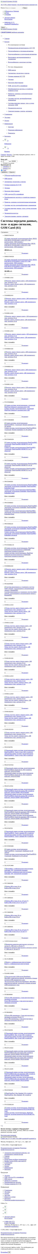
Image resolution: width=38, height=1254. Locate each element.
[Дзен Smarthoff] (5, 1210)
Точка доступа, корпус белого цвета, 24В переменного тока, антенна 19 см (17, 665)
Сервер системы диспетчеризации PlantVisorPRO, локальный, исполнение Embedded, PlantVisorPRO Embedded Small (20, 491)
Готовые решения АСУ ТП (16, 76)
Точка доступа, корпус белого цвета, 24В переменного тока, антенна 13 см (17, 647)
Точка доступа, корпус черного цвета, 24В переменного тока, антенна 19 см (17, 736)
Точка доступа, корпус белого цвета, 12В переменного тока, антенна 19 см (17, 630)
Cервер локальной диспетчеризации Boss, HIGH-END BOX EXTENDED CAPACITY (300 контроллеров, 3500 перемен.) (20, 266)
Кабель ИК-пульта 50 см (12, 917)
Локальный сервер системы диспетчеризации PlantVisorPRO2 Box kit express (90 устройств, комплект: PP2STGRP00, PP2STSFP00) (18, 1057)
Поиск (3, 8)
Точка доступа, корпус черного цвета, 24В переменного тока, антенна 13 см (17, 718)
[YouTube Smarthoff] (5, 1213)
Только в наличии (8, 163)
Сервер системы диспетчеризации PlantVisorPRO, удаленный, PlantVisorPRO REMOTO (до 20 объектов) (20, 470)
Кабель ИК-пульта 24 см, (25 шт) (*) (15, 902)
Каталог (7, 41)
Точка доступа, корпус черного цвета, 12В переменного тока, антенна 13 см (17, 683)
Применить (4, 172)
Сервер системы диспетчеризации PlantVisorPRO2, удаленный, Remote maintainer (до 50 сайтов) (20, 428)
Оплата (6, 120)
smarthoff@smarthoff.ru (11, 24)
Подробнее (4, 1252)
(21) (7, 168)
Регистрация (8, 19)
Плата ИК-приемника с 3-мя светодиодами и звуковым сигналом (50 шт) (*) (18, 1019)
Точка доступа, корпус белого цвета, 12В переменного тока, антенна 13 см (17, 612)
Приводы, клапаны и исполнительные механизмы (20, 202)
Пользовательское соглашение (10, 1148)
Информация (8, 124)
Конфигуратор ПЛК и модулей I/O (15, 1161)
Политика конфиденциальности (13, 1148)
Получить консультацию (8, 1135)
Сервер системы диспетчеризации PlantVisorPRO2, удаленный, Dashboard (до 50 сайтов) (20, 855)
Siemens (5, 168)
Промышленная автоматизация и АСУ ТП (21, 48)
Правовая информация (15, 130)
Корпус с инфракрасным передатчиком (16, 964)
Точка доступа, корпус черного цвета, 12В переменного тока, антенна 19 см (17, 701)
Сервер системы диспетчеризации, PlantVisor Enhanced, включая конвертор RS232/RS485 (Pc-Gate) (19, 1114)
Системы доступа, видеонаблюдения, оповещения (20, 205)
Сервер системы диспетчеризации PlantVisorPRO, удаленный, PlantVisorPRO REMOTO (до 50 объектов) (20, 449)
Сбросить (12, 172)
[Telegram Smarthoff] (5, 1207)
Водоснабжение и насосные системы (19, 62)
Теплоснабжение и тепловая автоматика (20, 51)
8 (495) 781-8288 (16, 1138)
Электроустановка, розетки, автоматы (20, 111)
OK (9, 1252)
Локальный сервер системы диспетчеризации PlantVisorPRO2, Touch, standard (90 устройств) (19, 835)
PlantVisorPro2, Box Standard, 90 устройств (17, 1095)
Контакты (7, 136)
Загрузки (11, 127)
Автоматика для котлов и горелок (18, 73)
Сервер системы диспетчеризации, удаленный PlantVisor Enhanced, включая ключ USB (19, 409)
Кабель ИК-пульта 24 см (12, 888)
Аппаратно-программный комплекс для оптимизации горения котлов (17, 1153)
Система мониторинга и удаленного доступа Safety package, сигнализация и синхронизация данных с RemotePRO (20, 593)
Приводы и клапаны (10, 1180)
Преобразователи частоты (12, 1182)
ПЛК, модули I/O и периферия (17, 86)
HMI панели (12, 70)
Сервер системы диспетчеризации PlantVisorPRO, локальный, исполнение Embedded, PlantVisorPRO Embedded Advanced (20, 533)
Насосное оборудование (15, 82)
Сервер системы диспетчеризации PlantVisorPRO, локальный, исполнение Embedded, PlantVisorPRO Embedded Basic (20, 512)
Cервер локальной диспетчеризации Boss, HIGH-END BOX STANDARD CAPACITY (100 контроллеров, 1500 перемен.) (20, 245)
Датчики (11, 79)
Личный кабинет (9, 17)
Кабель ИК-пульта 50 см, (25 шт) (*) (15, 931)
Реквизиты (11, 133)
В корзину (25, 253)
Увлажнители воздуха (15, 108)
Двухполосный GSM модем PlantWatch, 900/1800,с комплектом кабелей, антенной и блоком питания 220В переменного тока (20, 983)
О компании (8, 114)
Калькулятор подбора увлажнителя (15, 1159)
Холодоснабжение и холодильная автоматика (22, 54)
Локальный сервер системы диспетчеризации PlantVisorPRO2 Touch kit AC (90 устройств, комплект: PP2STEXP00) (18, 774)
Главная (6, 38)
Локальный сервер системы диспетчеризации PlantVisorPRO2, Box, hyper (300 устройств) (18, 1037)
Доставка (7, 117)
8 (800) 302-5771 (6, 1138)
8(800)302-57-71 (9, 22)
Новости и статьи (9, 1197)
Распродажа (17, 175)
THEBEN (6, 166)
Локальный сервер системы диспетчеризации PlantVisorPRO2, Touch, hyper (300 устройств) (18, 754)
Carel (4, 170)
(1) (7, 166)
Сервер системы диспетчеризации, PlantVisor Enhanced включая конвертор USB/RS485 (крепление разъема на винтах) (18, 554)
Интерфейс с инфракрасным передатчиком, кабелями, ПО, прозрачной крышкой (18, 872)
